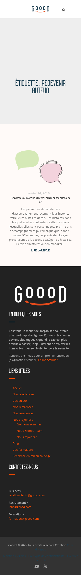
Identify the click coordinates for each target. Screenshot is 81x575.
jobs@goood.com (20, 507)
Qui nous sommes (29, 424)
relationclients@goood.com (27, 495)
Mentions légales (14, 556)
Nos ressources (23, 413)
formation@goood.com (24, 518)
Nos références (23, 407)
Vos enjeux (20, 400)
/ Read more (40, 250)
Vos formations (23, 450)
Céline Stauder (48, 360)
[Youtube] (36, 566)
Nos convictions (23, 394)
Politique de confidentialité (46, 556)
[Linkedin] (45, 566)
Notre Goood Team (29, 431)
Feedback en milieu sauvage (32, 456)
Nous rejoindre (23, 419)
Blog (16, 443)
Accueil (17, 388)
